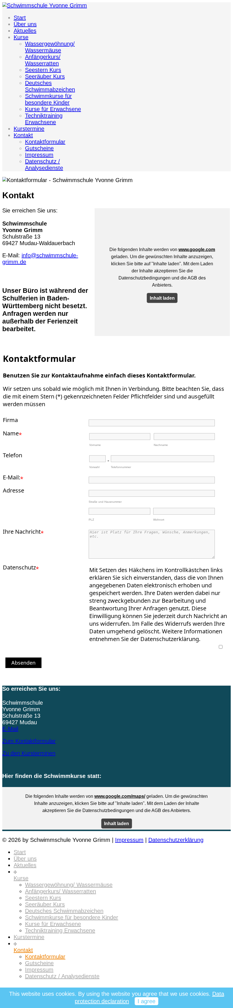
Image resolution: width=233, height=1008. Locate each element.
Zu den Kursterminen (28, 753)
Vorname (95, 444)
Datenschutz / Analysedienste (44, 164)
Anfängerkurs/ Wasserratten (43, 60)
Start (20, 17)
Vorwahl (94, 467)
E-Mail (10, 729)
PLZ (91, 519)
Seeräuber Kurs (45, 76)
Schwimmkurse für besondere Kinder (48, 99)
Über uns (25, 24)
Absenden (23, 662)
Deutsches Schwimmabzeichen (50, 86)
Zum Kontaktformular (29, 741)
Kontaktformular (45, 142)
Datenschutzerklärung (175, 840)
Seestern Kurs (43, 70)
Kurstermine (29, 129)
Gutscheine (39, 148)
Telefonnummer (121, 467)
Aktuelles (25, 31)
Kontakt (23, 135)
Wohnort (158, 519)
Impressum (39, 155)
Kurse (21, 37)
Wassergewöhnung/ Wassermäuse (50, 47)
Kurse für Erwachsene (53, 109)
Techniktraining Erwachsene (44, 118)
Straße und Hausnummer (105, 501)
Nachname (161, 444)
